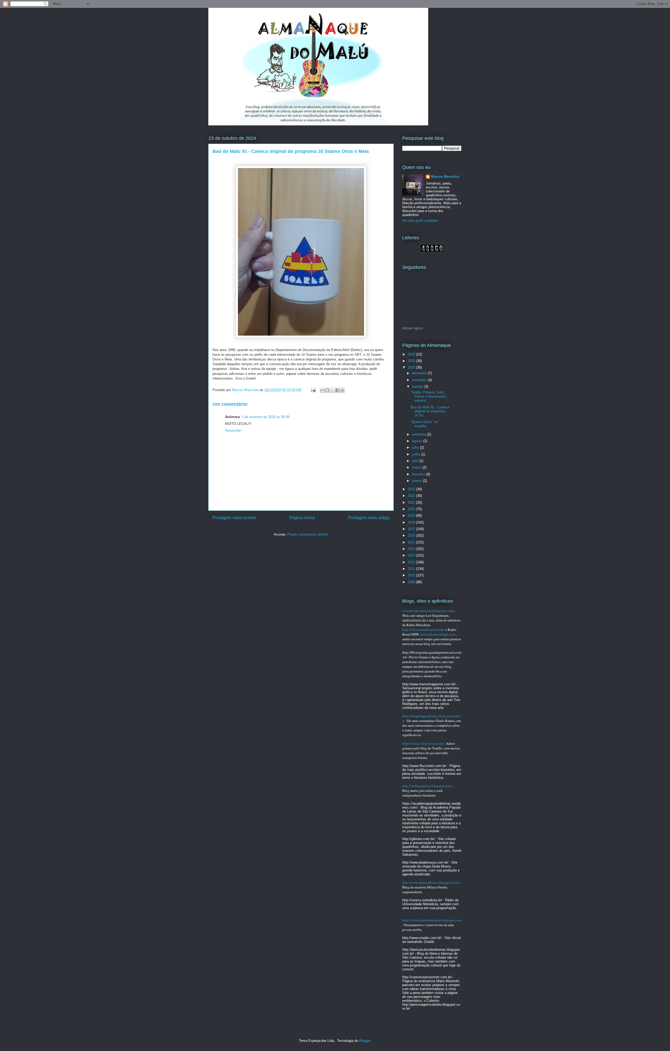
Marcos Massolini (445, 177)
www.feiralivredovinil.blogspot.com (427, 610)
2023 (412, 489)
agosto (417, 441)
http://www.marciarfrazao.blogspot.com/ (430, 882)
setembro (419, 434)
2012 (412, 562)
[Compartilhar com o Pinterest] (342, 390)
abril (415, 461)
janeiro (417, 481)
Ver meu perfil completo (420, 221)
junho (416, 454)
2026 (412, 354)
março (417, 467)
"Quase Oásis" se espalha (424, 424)
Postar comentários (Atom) (307, 534)
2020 (412, 509)
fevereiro (419, 474)
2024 (412, 367)
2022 (412, 496)
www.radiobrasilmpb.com (437, 634)
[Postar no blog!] (327, 390)
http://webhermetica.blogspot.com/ (427, 785)
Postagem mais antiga (368, 517)
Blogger (364, 1041)
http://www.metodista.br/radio (423, 629)
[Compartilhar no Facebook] (337, 390)
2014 (412, 549)
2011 (412, 569)
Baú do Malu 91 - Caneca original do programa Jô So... (430, 411)
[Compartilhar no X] (332, 390)
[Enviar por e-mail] (322, 390)
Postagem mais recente (234, 517)
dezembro (420, 373)
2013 (412, 555)
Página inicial (302, 517)
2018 (412, 522)
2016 (412, 535)
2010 (412, 575)
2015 (412, 542)
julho (416, 447)
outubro (418, 386)
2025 (412, 361)
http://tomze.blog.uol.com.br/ (423, 743)
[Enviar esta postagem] (313, 390)
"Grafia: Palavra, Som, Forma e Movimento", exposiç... (429, 396)
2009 (412, 582)
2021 (412, 502)
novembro (420, 380)
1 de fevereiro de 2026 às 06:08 (265, 417)
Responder (233, 430)
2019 (412, 516)
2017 (412, 529)
